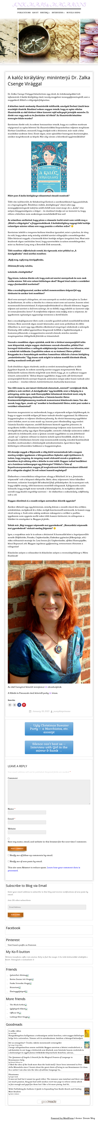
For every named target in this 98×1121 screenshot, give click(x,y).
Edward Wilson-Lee (16, 1062)
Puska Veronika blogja (20, 983)
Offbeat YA (14, 1013)
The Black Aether (17, 1005)
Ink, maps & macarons (49, 5)
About (35, 12)
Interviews (57, 12)
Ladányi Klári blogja (19, 1017)
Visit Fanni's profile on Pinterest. (22, 945)
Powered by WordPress (62, 1118)
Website (12, 828)
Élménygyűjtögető (17, 991)
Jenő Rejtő (13, 1033)
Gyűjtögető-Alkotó (17, 1009)
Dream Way (89, 1118)
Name (11, 809)
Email (11, 819)
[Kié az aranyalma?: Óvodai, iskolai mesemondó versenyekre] (86, 1045)
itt (46, 687)
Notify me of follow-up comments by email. (31, 855)
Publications (24, 12)
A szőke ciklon (15, 1031)
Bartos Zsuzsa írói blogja (21, 979)
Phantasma (14, 1074)
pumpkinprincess (61, 711)
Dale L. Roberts (14, 1094)
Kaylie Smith (14, 1077)
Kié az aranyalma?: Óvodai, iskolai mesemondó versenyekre (35, 1043)
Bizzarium (14, 987)
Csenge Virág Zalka (16, 1045)
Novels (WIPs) (73, 12)
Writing (44, 12)
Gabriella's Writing (18, 975)
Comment (13, 778)
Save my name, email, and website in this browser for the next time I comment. (47, 841)
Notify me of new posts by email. (26, 861)
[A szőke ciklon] (86, 1033)
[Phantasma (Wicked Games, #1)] (86, 1077)
